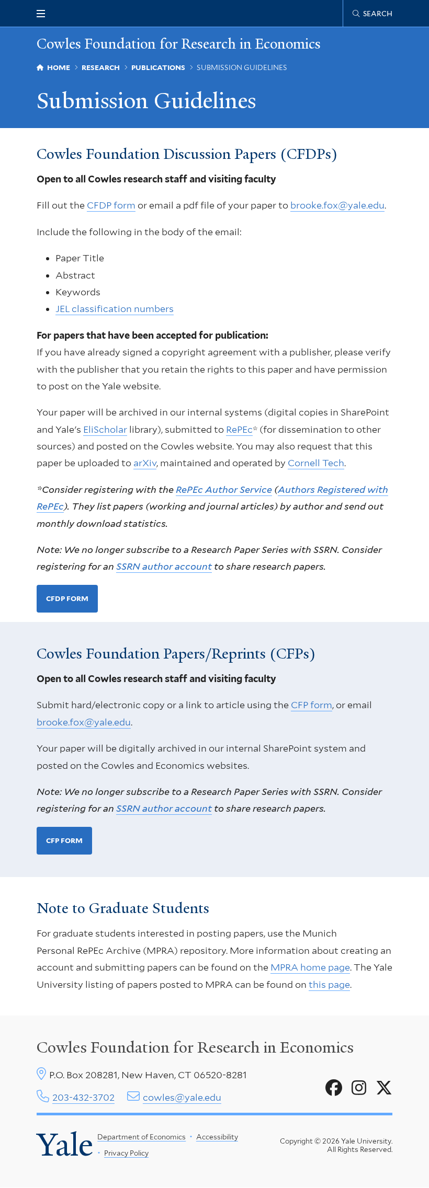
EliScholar (105, 429)
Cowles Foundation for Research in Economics (179, 44)
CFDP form (111, 205)
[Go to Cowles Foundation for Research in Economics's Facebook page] (333, 1088)
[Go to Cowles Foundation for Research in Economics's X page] (384, 1088)
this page (329, 984)
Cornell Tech (316, 462)
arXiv (144, 462)
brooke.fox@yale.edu (337, 205)
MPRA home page (310, 967)
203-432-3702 (83, 1097)
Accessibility (217, 1137)
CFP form (311, 704)
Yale (65, 1145)
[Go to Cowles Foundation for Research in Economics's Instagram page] (359, 1088)
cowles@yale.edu (182, 1097)
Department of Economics (141, 1137)
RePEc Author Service (224, 489)
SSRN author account (164, 566)
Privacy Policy (126, 1153)
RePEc (239, 429)
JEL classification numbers (114, 308)
